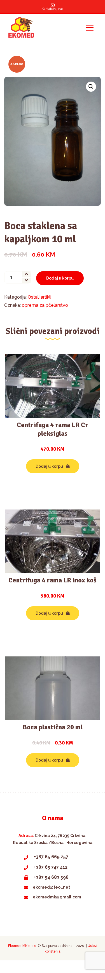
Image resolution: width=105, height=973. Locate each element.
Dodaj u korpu (60, 278)
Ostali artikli (39, 297)
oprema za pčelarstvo (45, 305)
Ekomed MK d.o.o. (22, 946)
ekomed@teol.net (51, 887)
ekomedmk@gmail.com (57, 897)
